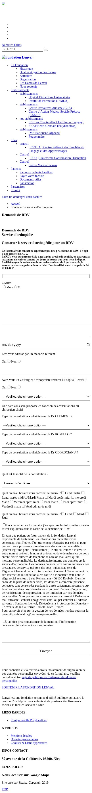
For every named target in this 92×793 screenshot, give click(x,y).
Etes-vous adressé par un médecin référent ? (29, 354)
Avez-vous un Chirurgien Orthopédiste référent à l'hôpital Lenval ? (44, 380)
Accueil (15, 203)
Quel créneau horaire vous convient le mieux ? (31, 493)
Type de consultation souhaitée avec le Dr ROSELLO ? (37, 434)
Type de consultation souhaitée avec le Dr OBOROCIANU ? (40, 452)
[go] (46, 50)
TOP (5, 789)
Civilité (6, 283)
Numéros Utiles (11, 45)
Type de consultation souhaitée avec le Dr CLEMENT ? (37, 416)
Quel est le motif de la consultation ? (25, 474)
